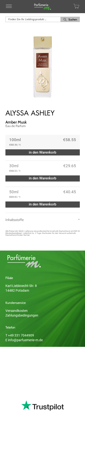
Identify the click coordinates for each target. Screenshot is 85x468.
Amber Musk (16, 122)
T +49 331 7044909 (19, 335)
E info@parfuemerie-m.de (24, 340)
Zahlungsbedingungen (21, 315)
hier (28, 235)
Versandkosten (16, 311)
